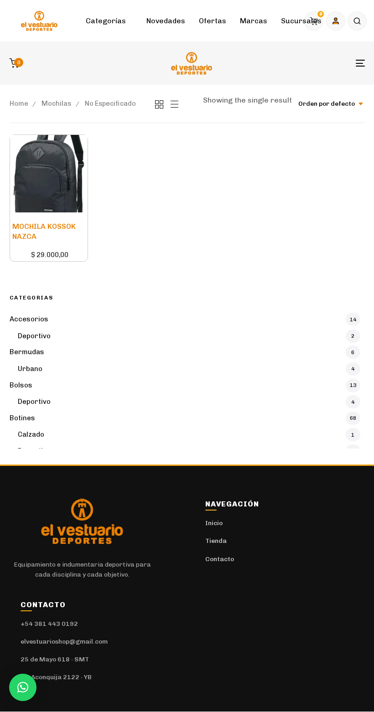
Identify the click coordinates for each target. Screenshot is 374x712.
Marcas (253, 20)
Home (19, 103)
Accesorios (29, 319)
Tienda (216, 541)
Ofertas (212, 20)
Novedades (165, 20)
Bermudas (27, 352)
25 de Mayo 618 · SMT (55, 659)
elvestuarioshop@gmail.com (64, 641)
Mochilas (56, 103)
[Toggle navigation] (305, 63)
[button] (357, 21)
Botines (22, 418)
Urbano (30, 369)
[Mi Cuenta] (335, 21)
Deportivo (34, 336)
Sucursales (301, 20)
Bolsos (21, 385)
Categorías (106, 20)
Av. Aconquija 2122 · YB (56, 677)
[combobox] (328, 104)
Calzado (31, 434)
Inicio (214, 523)
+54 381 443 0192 (49, 624)
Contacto (219, 559)
